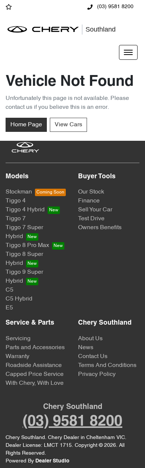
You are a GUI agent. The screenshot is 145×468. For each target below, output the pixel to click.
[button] (128, 52)
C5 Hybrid (19, 299)
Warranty (17, 357)
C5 (9, 290)
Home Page (26, 125)
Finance (89, 201)
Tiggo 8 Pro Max (27, 245)
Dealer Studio (52, 461)
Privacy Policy (97, 374)
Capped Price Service (35, 374)
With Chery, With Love (35, 383)
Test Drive (91, 219)
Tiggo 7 (16, 219)
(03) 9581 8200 (114, 6)
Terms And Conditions (107, 365)
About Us (90, 339)
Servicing (18, 339)
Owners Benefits (100, 228)
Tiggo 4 (16, 201)
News (85, 348)
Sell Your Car (95, 210)
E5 (9, 308)
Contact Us (92, 357)
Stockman (19, 192)
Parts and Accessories (35, 348)
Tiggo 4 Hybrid (25, 210)
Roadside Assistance (34, 365)
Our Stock (91, 192)
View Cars (68, 125)
